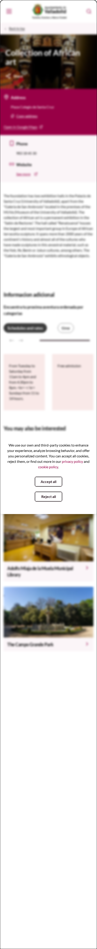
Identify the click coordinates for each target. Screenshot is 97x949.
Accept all (48, 481)
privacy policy (72, 461)
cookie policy (48, 467)
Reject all (48, 496)
